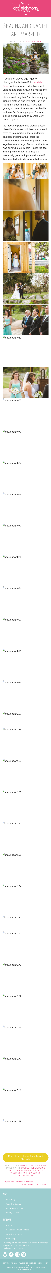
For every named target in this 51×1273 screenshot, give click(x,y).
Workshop (11, 1238)
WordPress (22, 1269)
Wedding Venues (13, 1234)
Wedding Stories (13, 1204)
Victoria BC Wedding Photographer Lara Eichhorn (25, 6)
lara (23, 1267)
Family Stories (12, 1213)
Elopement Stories (14, 1208)
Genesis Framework (36, 1267)
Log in (31, 1269)
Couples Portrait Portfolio (17, 1230)
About (9, 1225)
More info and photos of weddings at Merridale (25, 1157)
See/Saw (25, 1265)
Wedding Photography (33, 1165)
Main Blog (10, 1199)
